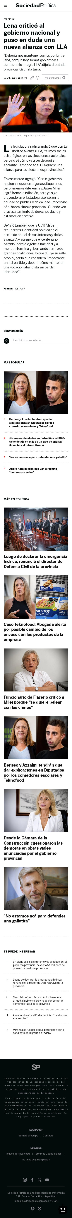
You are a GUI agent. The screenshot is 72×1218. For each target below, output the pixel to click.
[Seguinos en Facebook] (32, 1180)
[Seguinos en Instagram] (25, 1180)
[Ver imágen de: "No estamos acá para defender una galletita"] (36, 909)
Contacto (48, 1135)
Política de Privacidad (18, 1154)
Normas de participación (36, 1159)
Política (9, 19)
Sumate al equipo (28, 1135)
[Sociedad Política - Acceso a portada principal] (36, 5)
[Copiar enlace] (32, 78)
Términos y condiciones (47, 1154)
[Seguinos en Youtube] (47, 1180)
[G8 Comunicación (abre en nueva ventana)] (33, 1208)
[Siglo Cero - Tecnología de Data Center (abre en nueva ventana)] (39, 1208)
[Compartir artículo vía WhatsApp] (37, 78)
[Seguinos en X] (40, 1180)
